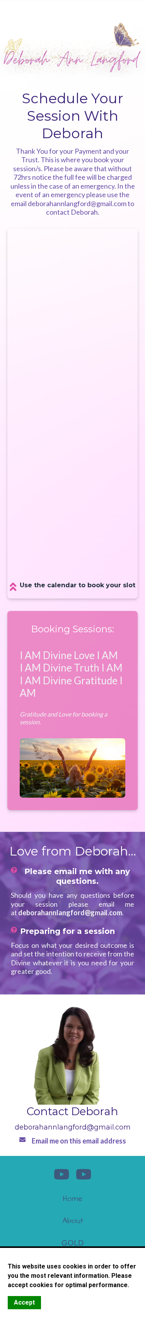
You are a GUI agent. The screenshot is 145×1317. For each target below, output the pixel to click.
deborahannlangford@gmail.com (73, 1127)
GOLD (72, 1243)
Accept (24, 1302)
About (72, 1220)
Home (72, 1198)
